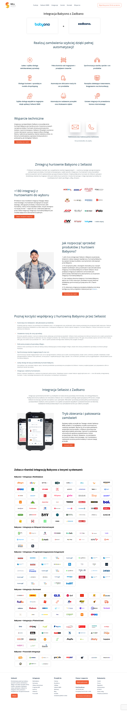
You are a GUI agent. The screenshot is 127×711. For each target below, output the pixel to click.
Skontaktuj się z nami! (22, 142)
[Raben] (32, 608)
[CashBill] (57, 633)
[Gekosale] (94, 533)
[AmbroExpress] (69, 601)
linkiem (94, 289)
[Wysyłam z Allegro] (106, 601)
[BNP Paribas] (45, 633)
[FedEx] (20, 601)
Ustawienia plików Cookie (60, 696)
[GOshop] (20, 546)
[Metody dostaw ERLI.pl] (45, 614)
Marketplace (36, 681)
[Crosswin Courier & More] (69, 614)
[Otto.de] (45, 489)
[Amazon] (106, 483)
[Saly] (106, 533)
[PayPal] (57, 626)
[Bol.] (106, 502)
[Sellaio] (32, 546)
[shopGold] (32, 539)
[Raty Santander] (82, 626)
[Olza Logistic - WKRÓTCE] (57, 608)
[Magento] (32, 533)
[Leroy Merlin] (32, 502)
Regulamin (100, 685)
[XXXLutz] (94, 508)
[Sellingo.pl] (20, 533)
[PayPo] (69, 639)
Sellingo (56, 685)
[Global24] (94, 608)
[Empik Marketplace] (69, 483)
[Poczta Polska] (82, 595)
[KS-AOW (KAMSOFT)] (69, 564)
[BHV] (45, 514)
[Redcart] (57, 539)
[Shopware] (20, 539)
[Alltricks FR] (57, 514)
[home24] (57, 502)
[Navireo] (69, 577)
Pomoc (99, 683)
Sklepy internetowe (38, 685)
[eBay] (32, 483)
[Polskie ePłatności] (45, 639)
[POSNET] (69, 657)
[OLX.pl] (57, 483)
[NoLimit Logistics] (82, 601)
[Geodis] (82, 608)
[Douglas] (82, 495)
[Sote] (94, 539)
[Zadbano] (20, 608)
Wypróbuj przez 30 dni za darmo (109, 5)
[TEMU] (20, 502)
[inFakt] (106, 570)
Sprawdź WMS (68, 445)
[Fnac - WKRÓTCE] (20, 521)
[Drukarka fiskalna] (82, 657)
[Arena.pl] (45, 483)
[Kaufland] (57, 489)
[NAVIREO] (32, 558)
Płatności (35, 691)
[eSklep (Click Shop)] (82, 533)
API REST (99, 689)
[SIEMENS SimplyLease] (94, 626)
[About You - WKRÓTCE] (57, 521)
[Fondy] (94, 633)
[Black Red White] (45, 495)
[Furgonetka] (32, 601)
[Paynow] (32, 639)
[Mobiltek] (20, 639)
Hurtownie (35, 683)
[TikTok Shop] (94, 514)
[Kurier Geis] (94, 595)
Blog (55, 691)
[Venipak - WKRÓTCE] (106, 608)
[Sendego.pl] (20, 595)
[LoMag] (82, 564)
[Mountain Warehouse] (69, 514)
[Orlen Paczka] (45, 601)
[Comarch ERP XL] (106, 558)
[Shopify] (45, 539)
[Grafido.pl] (57, 657)
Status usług (100, 691)
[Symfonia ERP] (69, 570)
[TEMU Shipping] (82, 614)
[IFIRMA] (45, 577)
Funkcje (35, 5)
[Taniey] (69, 502)
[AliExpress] (57, 495)
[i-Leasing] (82, 639)
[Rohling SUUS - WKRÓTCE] (45, 608)
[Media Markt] (45, 502)
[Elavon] (45, 645)
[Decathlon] (82, 489)
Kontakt (69, 5)
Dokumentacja (101, 687)
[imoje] (106, 633)
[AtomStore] (82, 539)
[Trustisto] (106, 657)
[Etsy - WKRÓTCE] (94, 495)
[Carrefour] (45, 508)
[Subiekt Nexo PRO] (57, 558)
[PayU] (45, 626)
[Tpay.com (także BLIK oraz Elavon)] (20, 626)
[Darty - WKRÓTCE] (32, 521)
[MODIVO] (69, 489)
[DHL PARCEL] (32, 595)
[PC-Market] (94, 564)
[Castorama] (32, 495)
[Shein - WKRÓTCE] (106, 514)
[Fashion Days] (20, 508)
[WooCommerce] (57, 533)
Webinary (56, 689)
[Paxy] (57, 614)
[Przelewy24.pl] (69, 626)
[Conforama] (32, 508)
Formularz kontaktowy (84, 696)
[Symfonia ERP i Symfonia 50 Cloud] (82, 558)
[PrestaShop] (45, 533)
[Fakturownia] (94, 570)
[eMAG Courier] (94, 614)
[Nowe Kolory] (20, 614)
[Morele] (20, 495)
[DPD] (69, 595)
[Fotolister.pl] (45, 657)
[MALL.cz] (82, 502)
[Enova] (57, 564)
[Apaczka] (106, 595)
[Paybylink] (106, 639)
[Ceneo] (20, 657)
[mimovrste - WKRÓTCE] (69, 521)
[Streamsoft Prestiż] (32, 570)
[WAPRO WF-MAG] (20, 558)
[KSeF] (82, 577)
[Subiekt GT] (69, 558)
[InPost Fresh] (32, 489)
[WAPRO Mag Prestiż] (32, 564)
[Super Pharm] (69, 508)
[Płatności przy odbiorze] (57, 639)
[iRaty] (94, 639)
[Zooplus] (20, 514)
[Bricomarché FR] (32, 514)
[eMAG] (20, 489)
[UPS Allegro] (94, 601)
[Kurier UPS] (45, 595)
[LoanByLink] (20, 645)
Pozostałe (35, 693)
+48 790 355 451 (80, 689)
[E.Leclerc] (82, 508)
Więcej (14, 696)
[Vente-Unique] (57, 508)
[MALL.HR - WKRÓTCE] (82, 521)
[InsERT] (69, 583)
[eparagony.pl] (32, 577)
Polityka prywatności (102, 693)
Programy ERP (36, 687)
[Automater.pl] (94, 657)
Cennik (62, 5)
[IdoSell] (69, 533)
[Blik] (32, 633)
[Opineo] (32, 657)
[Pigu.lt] (106, 489)
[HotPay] (20, 633)
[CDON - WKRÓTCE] (45, 521)
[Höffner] (106, 508)
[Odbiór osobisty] (57, 601)
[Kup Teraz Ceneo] (94, 483)
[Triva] (82, 570)
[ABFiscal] (32, 664)
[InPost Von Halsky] (82, 514)
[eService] (82, 633)
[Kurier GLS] (57, 595)
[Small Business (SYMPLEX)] (20, 570)
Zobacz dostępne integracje (24, 216)
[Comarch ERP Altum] (45, 564)
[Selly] (106, 539)
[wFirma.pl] (45, 558)
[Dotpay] (32, 626)
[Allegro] (20, 483)
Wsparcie (77, 5)
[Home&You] (94, 489)
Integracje (54, 5)
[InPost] (32, 614)
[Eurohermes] (69, 608)
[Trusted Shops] (20, 664)
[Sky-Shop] (69, 539)
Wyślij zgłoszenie (82, 682)
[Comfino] (32, 645)
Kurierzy (35, 689)
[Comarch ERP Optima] (94, 558)
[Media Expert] (94, 502)
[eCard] (69, 633)
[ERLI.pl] (82, 483)
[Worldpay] (106, 626)
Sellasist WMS (44, 5)
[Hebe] (69, 495)
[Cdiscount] (106, 495)
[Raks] (106, 564)
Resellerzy (57, 683)
